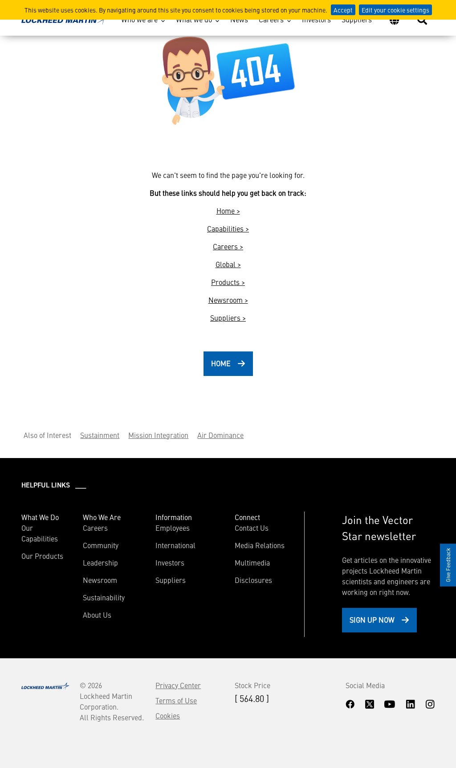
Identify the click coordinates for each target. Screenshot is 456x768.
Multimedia (252, 562)
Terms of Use (176, 700)
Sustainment (99, 435)
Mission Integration (158, 435)
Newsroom (100, 580)
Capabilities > (228, 228)
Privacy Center (178, 685)
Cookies (167, 715)
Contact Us (252, 528)
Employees (172, 528)
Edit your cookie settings (395, 9)
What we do (194, 19)
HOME (221, 363)
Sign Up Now (372, 619)
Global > (228, 264)
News (239, 19)
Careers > (228, 246)
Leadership (100, 562)
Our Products (42, 556)
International (175, 545)
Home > (228, 210)
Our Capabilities (39, 533)
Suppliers (357, 19)
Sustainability (104, 597)
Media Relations (260, 545)
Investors (316, 19)
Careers (271, 19)
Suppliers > (228, 317)
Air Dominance (220, 435)
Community (100, 545)
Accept (343, 9)
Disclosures (253, 580)
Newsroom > (228, 300)
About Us (97, 614)
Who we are (139, 19)
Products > (228, 282)
